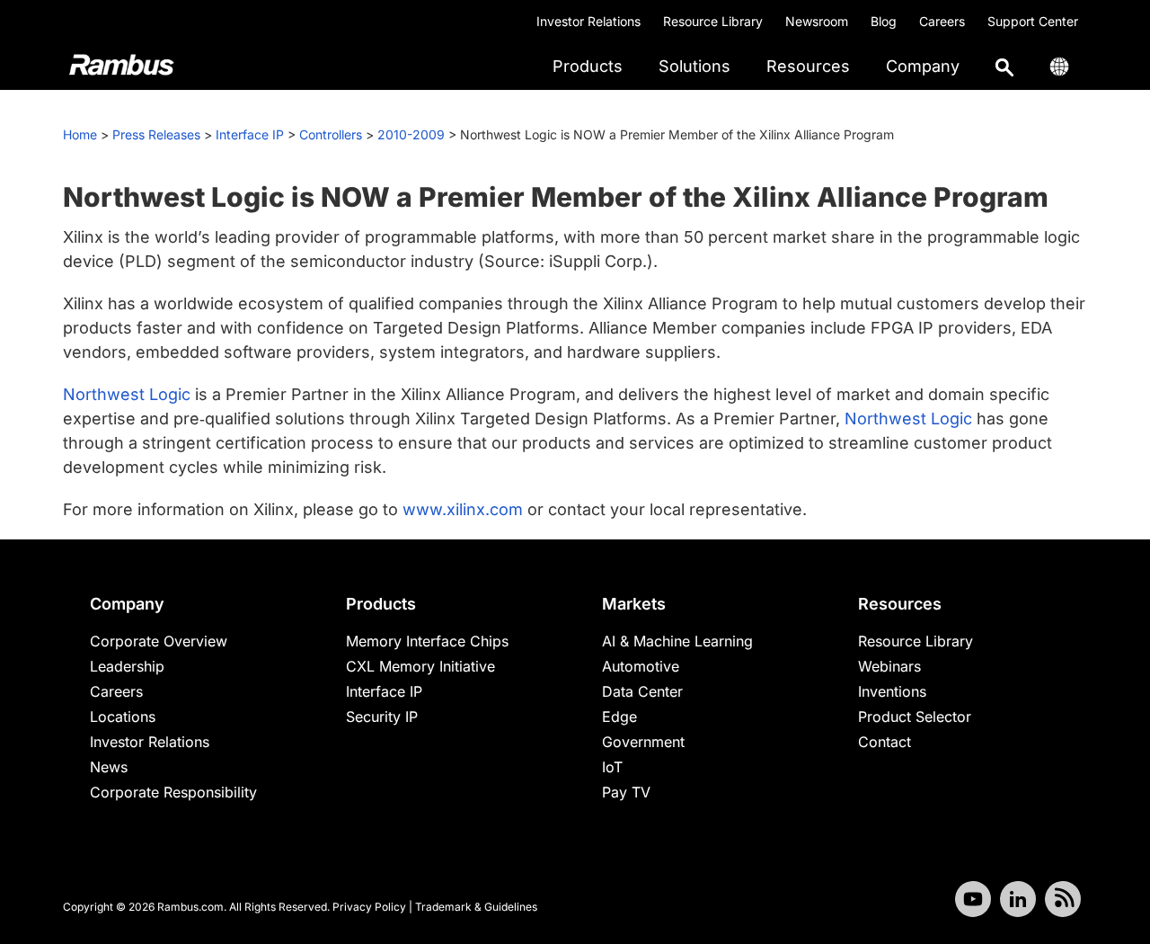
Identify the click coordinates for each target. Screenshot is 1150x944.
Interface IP (250, 134)
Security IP (382, 717)
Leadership (127, 666)
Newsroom (816, 21)
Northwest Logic (126, 394)
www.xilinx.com (462, 509)
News (109, 767)
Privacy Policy (369, 906)
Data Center (642, 691)
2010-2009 (411, 134)
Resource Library (713, 21)
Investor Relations (588, 21)
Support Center (1032, 21)
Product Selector (914, 717)
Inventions (892, 691)
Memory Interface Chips (427, 641)
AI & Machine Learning (677, 641)
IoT (612, 767)
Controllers (330, 134)
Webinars (889, 666)
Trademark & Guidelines (476, 906)
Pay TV (626, 792)
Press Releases (156, 134)
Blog (884, 21)
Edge (619, 717)
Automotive (640, 666)
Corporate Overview (158, 641)
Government (643, 742)
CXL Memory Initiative (420, 666)
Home (80, 134)
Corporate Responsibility (173, 792)
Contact (884, 742)
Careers (942, 21)
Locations (122, 717)
